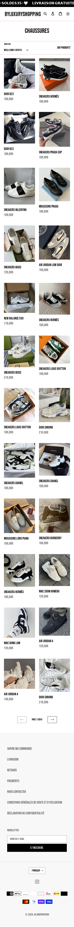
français (36, 870)
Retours (12, 770)
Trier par (7, 44)
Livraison (12, 759)
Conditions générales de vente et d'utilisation (34, 802)
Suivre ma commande (19, 749)
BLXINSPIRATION (41, 914)
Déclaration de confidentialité (25, 813)
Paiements (13, 781)
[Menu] (68, 13)
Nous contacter (16, 792)
